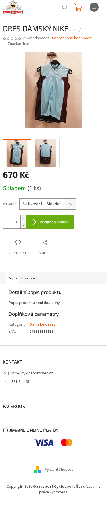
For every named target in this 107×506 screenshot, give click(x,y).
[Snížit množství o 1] (23, 225)
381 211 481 (21, 382)
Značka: (18, 44)
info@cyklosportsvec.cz (32, 373)
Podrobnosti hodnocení (72, 38)
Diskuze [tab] (28, 278)
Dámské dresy (42, 324)
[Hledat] (64, 7)
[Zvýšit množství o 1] (23, 218)
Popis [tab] (12, 278)
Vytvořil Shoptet (59, 470)
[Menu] (94, 7)
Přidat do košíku (54, 221)
